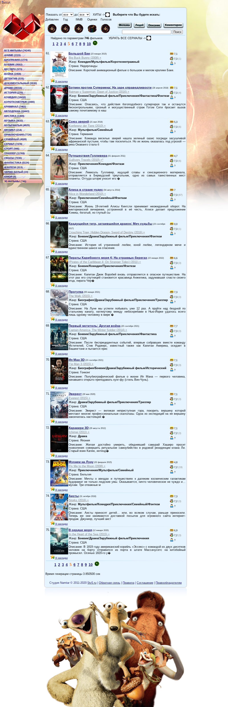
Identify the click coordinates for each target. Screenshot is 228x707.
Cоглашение (145, 582)
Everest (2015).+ (79, 398)
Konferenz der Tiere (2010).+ (87, 125)
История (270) (13, 92)
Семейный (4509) (15, 139)
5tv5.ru (92, 582)
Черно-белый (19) (16, 172)
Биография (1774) (16, 60)
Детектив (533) (14, 78)
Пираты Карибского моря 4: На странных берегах (108, 257)
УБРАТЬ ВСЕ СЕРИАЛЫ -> (128, 38)
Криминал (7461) (15, 106)
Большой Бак (79, 53)
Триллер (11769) (14, 153)
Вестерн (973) (13, 69)
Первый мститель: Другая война (94, 325)
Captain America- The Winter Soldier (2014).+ (98, 330)
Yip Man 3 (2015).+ (81, 364)
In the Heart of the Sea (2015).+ (89, 534)
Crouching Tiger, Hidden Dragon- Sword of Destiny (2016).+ (107, 232)
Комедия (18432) (15, 97)
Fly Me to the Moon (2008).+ (87, 466)
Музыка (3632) (13, 120)
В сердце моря (80, 530)
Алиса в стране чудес (86, 189)
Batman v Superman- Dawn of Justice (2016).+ (99, 91)
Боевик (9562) (13, 64)
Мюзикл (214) (13, 130)
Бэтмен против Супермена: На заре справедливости (110, 87)
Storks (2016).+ (79, 500)
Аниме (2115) (12, 55)
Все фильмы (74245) (17, 50)
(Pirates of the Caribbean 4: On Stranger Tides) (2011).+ (105, 262)
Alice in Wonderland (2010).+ (87, 194)
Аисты (74, 496)
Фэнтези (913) (13, 167)
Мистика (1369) (14, 116)
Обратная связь (109, 582)
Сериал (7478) (13, 144)
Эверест (75, 394)
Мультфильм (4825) (17, 125)
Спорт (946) (11, 148)
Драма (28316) (13, 88)
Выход (6, 2)
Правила (128, 582)
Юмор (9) (10, 176)
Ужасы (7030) (13, 158)
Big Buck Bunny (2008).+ (85, 57)
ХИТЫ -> (97, 14)
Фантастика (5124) (16, 162)
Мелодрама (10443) (16, 111)
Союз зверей (79, 121)
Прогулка (76, 291)
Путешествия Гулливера (88, 155)
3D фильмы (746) (15, 181)
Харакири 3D (79, 428)
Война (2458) (12, 74)
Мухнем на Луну (81, 462)
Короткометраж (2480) (19, 102)
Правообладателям (169, 582)
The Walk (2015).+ (81, 296)
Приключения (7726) (18, 134)
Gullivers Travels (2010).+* (86, 160)
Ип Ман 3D (77, 360)
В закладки (61, 81)
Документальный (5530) (20, 83)
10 (89, 44)
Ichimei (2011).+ (79, 432)
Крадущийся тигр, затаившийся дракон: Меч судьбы (110, 223)
